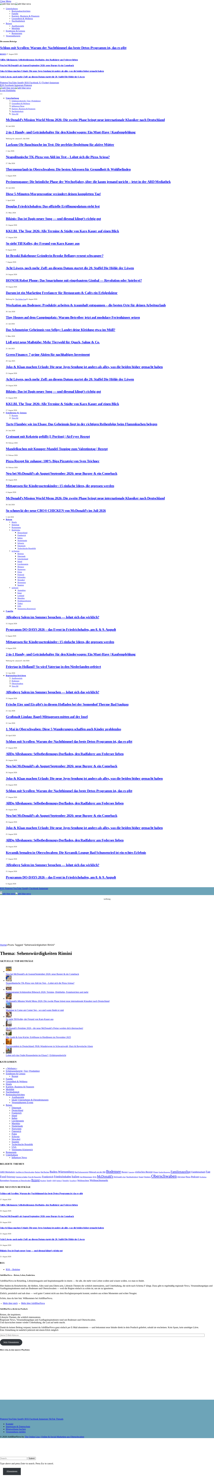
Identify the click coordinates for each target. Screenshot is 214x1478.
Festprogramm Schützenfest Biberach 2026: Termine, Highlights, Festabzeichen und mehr (47, 992)
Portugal (20, 574)
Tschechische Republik (26, 548)
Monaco (20, 567)
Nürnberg (147, 1177)
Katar (19, 593)
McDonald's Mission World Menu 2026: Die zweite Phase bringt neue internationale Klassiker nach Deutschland (57, 1001)
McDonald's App (120, 1177)
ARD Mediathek (7, 1172)
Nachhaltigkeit (18, 21)
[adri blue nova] (15, 88)
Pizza (188, 1177)
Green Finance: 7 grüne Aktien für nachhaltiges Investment (48, 354)
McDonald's (105, 1176)
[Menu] (1, 93)
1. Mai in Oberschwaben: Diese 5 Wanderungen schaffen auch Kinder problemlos (63, 729)
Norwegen (21, 569)
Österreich (21, 546)
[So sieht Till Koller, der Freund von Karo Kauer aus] (9, 1016)
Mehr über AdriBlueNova (33, 1303)
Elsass (155, 1172)
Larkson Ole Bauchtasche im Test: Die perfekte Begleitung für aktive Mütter (60, 144)
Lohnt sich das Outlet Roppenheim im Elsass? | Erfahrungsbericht (36, 1055)
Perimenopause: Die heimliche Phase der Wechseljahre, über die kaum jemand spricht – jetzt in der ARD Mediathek (88, 182)
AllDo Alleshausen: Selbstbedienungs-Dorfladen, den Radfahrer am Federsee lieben (39, 60)
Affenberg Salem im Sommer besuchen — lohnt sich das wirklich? (52, 617)
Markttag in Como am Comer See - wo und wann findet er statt (35, 1010)
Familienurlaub (198, 1172)
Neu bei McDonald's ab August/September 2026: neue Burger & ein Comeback (42, 974)
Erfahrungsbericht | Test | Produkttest (26, 101)
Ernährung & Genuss (15, 31)
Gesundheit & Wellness (22, 18)
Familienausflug (181, 1171)
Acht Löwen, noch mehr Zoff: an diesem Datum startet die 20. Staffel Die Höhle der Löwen (42, 77)
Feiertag (11, 1176)
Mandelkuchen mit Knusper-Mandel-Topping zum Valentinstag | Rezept (57, 449)
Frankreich (21, 535)
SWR (54, 1180)
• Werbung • (11, 1068)
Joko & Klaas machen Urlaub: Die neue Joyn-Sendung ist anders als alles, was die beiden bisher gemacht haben (52, 71)
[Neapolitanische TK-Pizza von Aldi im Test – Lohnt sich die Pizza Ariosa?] (9, 980)
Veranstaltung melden (16, 1432)
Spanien (20, 585)
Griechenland (22, 559)
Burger (125, 1172)
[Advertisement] (107, 920)
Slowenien (21, 582)
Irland (19, 561)
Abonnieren (11, 1471)
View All (15, 114)
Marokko (21, 598)
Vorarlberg (73, 1180)
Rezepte (15, 415)
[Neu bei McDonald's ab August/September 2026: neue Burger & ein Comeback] (9, 971)
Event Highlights (8, 90)
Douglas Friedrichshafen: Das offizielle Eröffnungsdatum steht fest (53, 206)
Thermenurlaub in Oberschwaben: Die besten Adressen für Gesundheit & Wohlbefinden (68, 169)
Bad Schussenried (82, 1172)
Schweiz (20, 543)
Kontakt (9, 1424)
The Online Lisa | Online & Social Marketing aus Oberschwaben (54, 1436)
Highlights (16, 530)
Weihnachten (83, 1180)
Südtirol (59, 1180)
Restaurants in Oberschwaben (20, 1181)
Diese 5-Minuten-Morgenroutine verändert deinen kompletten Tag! (53, 194)
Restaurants (17, 33)
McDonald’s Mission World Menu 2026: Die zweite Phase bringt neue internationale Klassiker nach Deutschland (85, 120)
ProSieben (203, 1177)
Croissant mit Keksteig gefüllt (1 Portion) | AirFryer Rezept (48, 436)
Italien (20, 538)
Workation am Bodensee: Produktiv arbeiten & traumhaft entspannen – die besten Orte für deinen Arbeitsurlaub (86, 305)
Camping (131, 1172)
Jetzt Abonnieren (11, 1342)
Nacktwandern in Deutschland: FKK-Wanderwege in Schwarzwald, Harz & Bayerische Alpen (49, 1046)
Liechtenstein (22, 564)
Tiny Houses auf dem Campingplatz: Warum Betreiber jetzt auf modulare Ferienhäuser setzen (73, 317)
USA (19, 606)
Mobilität (16, 28)
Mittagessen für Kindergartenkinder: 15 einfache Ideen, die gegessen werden (60, 486)
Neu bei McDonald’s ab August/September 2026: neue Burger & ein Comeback (37, 65)
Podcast (195, 1176)
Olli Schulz (181, 1177)
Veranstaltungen (13, 36)
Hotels (14, 522)
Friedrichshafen (62, 1176)
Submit (32, 1458)
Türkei (20, 603)
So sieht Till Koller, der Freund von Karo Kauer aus (42, 243)
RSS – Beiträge (13, 1269)
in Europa (15, 551)
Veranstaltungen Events (22, 1102)
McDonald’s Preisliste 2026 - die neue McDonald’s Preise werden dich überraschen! (44, 1028)
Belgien (20, 554)
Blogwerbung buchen (16, 1429)
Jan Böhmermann (86, 1177)
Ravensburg (5, 1180)
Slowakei (21, 580)
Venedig (65, 1180)
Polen (19, 572)
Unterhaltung (12, 8)
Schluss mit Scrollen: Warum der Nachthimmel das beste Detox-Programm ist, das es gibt (63, 48)
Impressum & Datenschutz (18, 1426)
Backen (37, 1172)
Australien (21, 590)
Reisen (9, 23)
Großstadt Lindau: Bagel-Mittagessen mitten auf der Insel (47, 717)
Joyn (94, 1177)
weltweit (15, 588)
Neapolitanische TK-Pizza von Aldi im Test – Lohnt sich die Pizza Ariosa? (58, 157)
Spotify (49, 1181)
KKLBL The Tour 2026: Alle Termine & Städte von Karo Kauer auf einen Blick (62, 231)
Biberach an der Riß (97, 1172)
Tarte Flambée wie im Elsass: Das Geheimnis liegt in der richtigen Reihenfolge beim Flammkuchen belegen (81, 424)
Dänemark (21, 556)
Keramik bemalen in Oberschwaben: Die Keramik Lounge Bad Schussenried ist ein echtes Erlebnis (76, 852)
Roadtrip (43, 1180)
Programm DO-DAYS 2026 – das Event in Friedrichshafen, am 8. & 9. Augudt (61, 629)
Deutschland (22, 533)
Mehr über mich (10, 1303)
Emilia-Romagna (164, 1172)
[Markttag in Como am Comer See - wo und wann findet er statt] (9, 1007)
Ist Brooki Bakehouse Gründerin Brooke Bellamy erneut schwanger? (54, 256)
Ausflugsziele (18, 26)
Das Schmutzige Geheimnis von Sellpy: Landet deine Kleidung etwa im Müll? (60, 330)
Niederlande (22, 540)
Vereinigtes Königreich (26, 609)
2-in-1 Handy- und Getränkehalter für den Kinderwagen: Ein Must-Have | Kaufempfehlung (71, 132)
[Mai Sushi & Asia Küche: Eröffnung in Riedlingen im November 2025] (9, 1034)
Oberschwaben (17, 683)
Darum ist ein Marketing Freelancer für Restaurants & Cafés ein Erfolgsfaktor (61, 293)
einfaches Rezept (144, 1172)
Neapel (141, 1177)
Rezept (15, 1076)
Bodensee (15, 681)
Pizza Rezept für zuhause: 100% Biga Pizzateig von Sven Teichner (52, 461)
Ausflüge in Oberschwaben (24, 1172)
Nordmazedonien (24, 601)
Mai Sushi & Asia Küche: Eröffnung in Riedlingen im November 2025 (38, 1037)
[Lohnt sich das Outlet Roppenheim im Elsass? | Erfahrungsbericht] (9, 1052)
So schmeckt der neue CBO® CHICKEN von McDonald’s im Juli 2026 (56, 510)
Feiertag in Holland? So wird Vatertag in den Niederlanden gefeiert (53, 667)
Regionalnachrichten (21, 11)
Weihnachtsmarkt (99, 1180)
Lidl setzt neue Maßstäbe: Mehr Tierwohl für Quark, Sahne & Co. (53, 342)
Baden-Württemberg (62, 1171)
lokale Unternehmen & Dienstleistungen (30, 1100)
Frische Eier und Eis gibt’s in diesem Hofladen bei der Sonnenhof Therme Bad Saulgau (67, 704)
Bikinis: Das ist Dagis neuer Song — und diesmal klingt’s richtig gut (53, 219)
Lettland (20, 595)
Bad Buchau (45, 1172)
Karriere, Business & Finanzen (25, 16)
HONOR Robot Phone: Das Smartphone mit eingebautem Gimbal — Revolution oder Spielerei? (74, 280)
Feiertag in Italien (22, 1177)
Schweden (21, 577)
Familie (15, 13)
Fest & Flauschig (34, 1177)
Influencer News (18, 106)
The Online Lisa (20, 299)
